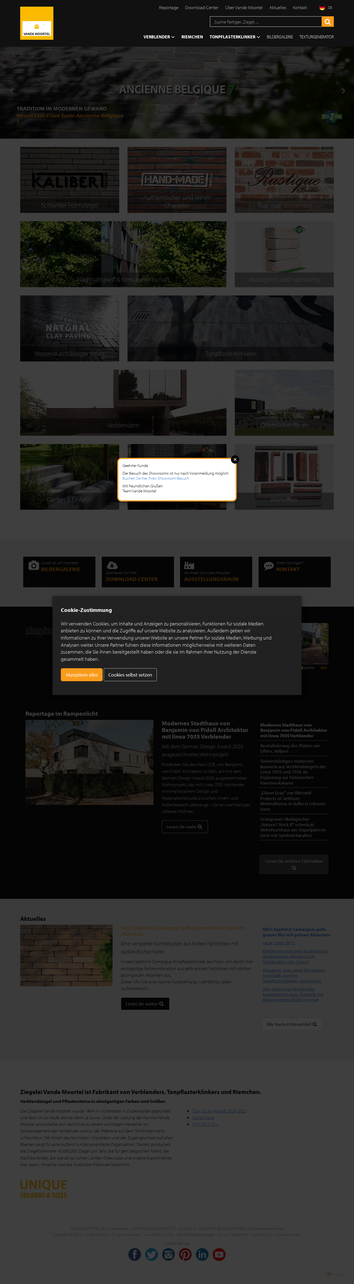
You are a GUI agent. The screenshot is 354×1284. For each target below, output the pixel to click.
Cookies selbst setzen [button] (130, 675)
